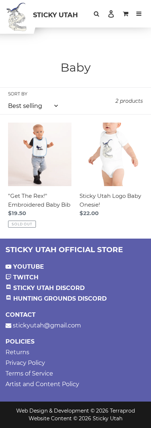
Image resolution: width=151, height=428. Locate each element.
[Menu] (139, 14)
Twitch (24, 277)
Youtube (27, 266)
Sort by (17, 94)
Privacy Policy (25, 362)
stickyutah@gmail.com (46, 325)
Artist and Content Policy (42, 384)
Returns (17, 352)
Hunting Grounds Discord (59, 298)
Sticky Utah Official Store (64, 249)
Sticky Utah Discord (48, 287)
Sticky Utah (55, 15)
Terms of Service (29, 373)
